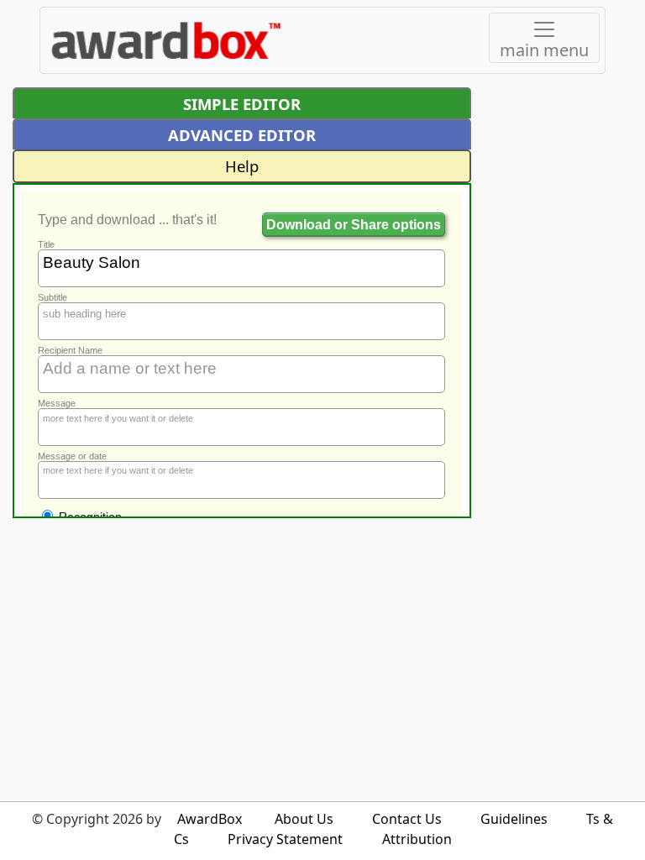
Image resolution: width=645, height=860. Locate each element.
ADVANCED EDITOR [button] (242, 134)
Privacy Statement (285, 839)
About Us (304, 819)
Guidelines (514, 819)
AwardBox (209, 819)
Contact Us (407, 819)
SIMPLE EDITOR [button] (242, 103)
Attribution (417, 839)
